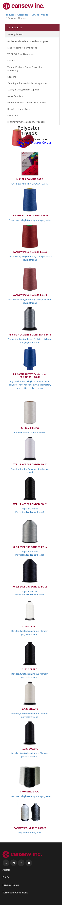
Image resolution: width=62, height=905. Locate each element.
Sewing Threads (40, 14)
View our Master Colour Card (34, 144)
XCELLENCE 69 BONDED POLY (29, 464)
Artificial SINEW (30, 428)
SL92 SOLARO (30, 669)
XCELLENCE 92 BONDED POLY (29, 504)
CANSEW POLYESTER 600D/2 (30, 828)
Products (9, 14)
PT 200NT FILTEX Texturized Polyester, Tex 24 (29, 375)
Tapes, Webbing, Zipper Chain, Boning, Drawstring (26, 69)
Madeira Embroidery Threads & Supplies (27, 41)
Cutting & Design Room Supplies (23, 89)
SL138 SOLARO (29, 708)
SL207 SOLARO (29, 748)
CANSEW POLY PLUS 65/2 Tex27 (30, 215)
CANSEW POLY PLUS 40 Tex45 (30, 251)
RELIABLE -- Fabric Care (18, 108)
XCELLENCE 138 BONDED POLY (30, 547)
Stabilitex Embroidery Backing (22, 47)
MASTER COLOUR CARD (29, 179)
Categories (22, 14)
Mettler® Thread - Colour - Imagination (26, 102)
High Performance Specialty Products (26, 121)
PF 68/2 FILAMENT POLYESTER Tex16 (30, 334)
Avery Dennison (15, 96)
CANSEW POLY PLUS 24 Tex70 (30, 294)
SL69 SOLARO (30, 626)
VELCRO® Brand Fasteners (20, 54)
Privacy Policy (10, 885)
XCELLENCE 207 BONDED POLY (30, 586)
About (6, 869)
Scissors (11, 76)
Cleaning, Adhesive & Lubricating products (28, 83)
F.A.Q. (5, 877)
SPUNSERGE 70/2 (29, 791)
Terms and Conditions (15, 892)
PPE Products (14, 115)
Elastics (11, 60)
